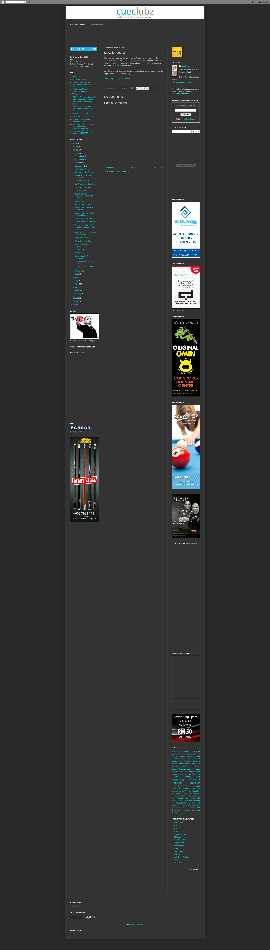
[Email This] (137, 88)
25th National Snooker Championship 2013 (81, 90)
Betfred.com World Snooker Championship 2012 (82, 132)
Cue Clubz (186, 66)
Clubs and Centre (79, 79)
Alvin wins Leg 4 (81, 191)
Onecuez (174, 796)
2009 (75, 304)
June (77, 277)
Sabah (189, 803)
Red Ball (192, 801)
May (76, 281)
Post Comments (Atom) (123, 171)
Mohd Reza (184, 772)
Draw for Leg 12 (81, 201)
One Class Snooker (192, 791)
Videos (75, 94)
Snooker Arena (191, 805)
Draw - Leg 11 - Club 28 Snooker (117, 79)
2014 (75, 147)
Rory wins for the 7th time (84, 172)
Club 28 (177, 759)
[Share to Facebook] (145, 88)
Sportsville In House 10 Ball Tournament (85, 233)
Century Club (184, 756)
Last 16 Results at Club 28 (85, 219)
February (78, 291)
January (78, 294)
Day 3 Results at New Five (85, 184)
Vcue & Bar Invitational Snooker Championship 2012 (85, 227)
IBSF (192, 766)
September (79, 166)
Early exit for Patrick (82, 181)
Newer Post (109, 168)
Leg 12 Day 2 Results (83, 187)
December (79, 156)
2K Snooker (185, 751)
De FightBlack (185, 761)
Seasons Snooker (178, 805)
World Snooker (179, 823)
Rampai (186, 800)
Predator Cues (179, 840)
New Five (196, 789)
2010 (75, 301)
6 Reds (194, 751)
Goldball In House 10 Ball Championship (84, 214)
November (79, 160)
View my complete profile (181, 82)
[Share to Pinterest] (148, 88)
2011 (75, 298)
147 (178, 751)
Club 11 (192, 756)
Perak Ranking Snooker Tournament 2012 (81, 120)
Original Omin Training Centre (189, 796)
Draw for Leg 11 (81, 253)
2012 (75, 153)
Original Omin (179, 843)
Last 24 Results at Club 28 (85, 222)
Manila (193, 769)
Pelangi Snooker (178, 798)
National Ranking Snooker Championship (186, 783)
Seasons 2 (196, 803)
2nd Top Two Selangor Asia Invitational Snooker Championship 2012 (82, 126)
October (78, 163)
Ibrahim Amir (185, 766)
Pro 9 (176, 860)
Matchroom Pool (180, 834)
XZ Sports (177, 837)
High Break (176, 766)
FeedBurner (190, 119)
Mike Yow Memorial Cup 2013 (83, 97)
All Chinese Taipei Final (84, 267)
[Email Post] (132, 88)
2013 (75, 150)
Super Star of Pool (185, 808)
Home (134, 168)
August (78, 271)
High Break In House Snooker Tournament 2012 (84, 196)
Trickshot (187, 810)
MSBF (176, 831)
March (77, 287)
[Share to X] (142, 88)
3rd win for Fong (81, 250)
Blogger (140, 924)
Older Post (158, 168)
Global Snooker (180, 846)
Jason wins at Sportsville (84, 169)
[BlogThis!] (140, 88)
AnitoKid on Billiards (181, 857)
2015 (75, 144)
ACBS (176, 828)
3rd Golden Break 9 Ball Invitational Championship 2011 (82, 109)
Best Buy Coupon (77, 432)
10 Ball (174, 751)
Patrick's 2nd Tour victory (84, 205)
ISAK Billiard (178, 851)
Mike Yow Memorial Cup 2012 (83, 117)
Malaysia (184, 769)
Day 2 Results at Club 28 (84, 241)
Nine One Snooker (178, 791)
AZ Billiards (178, 849)
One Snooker (194, 793)
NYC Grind (178, 863)
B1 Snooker (191, 754)
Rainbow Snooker (177, 800)
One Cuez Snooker (179, 793)
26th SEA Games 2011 (81, 114)
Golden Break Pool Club (189, 763)
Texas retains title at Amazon (82, 245)
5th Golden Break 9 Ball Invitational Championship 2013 (82, 84)
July (76, 274)
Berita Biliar (178, 854)
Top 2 (180, 810)
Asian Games (181, 754)
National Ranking (192, 774)
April (77, 284)
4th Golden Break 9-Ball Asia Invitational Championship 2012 (83, 102)
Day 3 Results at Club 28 (84, 238)
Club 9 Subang (187, 759)
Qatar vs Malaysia (192, 798)
